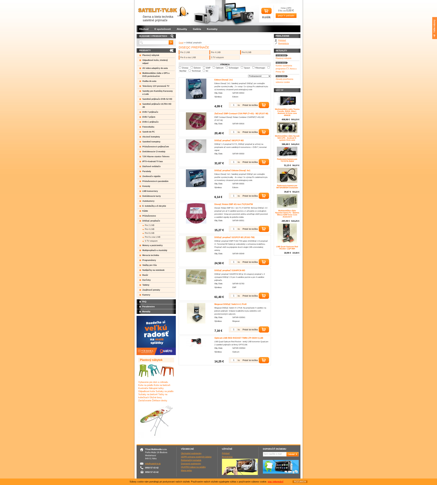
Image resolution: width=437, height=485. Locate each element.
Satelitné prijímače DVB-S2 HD (157, 99)
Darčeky (146, 280)
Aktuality (182, 29)
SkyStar (182, 71)
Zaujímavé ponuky (151, 290)
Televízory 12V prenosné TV (155, 86)
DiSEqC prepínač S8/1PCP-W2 (229, 140)
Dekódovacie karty (151, 196)
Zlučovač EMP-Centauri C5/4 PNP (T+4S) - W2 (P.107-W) (241, 113)
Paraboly (146, 171)
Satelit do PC (148, 132)
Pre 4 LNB (216, 52)
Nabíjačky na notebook (153, 270)
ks (239, 105)
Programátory (149, 260)
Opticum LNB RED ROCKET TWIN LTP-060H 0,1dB (238, 338)
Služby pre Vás (149, 265)
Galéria (197, 29)
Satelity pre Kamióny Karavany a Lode (157, 92)
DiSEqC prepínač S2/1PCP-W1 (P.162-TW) (234, 237)
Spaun (247, 68)
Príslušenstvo (149, 216)
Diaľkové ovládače (151, 166)
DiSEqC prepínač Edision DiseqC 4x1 (232, 170)
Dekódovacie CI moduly (153, 151)
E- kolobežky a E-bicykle (154, 206)
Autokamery (148, 201)
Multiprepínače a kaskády (154, 250)
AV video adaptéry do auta (155, 68)
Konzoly (146, 186)
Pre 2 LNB (185, 52)
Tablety (145, 285)
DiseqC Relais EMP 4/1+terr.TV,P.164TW (233, 204)
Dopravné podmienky (191, 463)
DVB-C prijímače (150, 122)
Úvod (181, 43)
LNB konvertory (150, 191)
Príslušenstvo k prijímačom (155, 146)
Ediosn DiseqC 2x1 (223, 80)
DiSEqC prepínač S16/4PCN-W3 (229, 270)
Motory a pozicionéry (152, 245)
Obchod (144, 29)
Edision (197, 68)
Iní (207, 71)
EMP (208, 68)
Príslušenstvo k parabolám (155, 181)
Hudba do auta (149, 81)
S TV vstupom (217, 57)
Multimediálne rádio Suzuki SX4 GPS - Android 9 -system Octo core (287, 138)
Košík (266, 17)
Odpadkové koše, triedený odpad (155, 61)
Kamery (146, 295)
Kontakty (212, 29)
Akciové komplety (151, 137)
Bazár (145, 275)
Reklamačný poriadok (191, 460)
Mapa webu (186, 470)
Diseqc (185, 68)
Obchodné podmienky (191, 453)
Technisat (196, 71)
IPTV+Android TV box (152, 161)
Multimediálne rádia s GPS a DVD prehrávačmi (156, 74)
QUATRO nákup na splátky (193, 467)
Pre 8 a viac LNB (188, 57)
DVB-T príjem (148, 117)
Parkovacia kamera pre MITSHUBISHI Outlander (287, 187)
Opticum (219, 68)
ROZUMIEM (300, 481)
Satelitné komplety (151, 142)
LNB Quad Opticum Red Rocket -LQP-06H (287, 248)
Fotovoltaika (148, 127)
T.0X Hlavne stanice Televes (156, 156)
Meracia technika (150, 255)
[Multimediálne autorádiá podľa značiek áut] (240, 474)
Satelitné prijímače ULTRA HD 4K (156, 105)
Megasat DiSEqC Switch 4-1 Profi (230, 304)
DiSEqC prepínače (151, 221)
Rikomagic (260, 68)
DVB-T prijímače (150, 112)
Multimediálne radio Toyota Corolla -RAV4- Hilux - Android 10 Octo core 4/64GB (287, 112)
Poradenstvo (148, 306)
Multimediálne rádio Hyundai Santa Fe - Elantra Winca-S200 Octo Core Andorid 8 (287, 214)
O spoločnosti (162, 29)
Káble (145, 211)
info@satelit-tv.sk (153, 463)
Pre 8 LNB (246, 52)
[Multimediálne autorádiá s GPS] (281, 473)
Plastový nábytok (150, 55)
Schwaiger (234, 68)
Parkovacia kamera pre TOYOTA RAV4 (287, 160)
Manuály (146, 311)
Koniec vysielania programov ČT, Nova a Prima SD (286, 68)
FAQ (144, 301)
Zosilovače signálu (151, 176)
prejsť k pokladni (286, 15)
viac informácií (275, 481)
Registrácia (283, 43)
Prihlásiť (282, 40)
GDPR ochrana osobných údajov (196, 457)
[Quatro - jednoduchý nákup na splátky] (156, 354)
